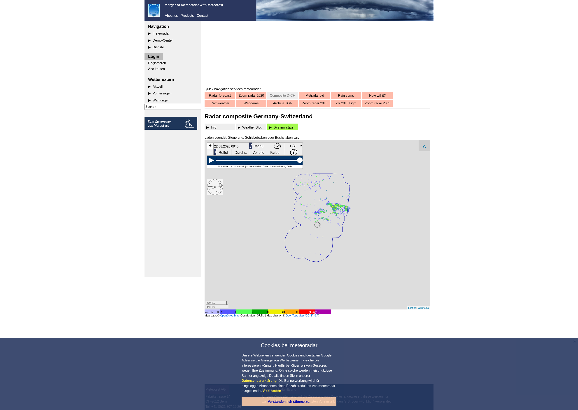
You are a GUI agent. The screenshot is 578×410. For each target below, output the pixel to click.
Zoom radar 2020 (251, 95)
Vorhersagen (162, 93)
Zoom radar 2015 (314, 103)
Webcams (251, 103)
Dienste (158, 47)
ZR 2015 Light (346, 103)
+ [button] (210, 145)
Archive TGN (282, 103)
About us (171, 15)
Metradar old (314, 95)
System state (283, 127)
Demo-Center (163, 40)
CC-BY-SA (311, 315)
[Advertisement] (172, 203)
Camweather (219, 103)
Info (213, 127)
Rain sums (346, 95)
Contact (202, 15)
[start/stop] (211, 160)
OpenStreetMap (230, 315)
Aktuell (158, 86)
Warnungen (161, 100)
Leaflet (412, 307)
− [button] (210, 152)
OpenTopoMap (295, 315)
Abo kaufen (156, 69)
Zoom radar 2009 (377, 103)
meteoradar (161, 33)
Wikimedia (423, 307)
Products (187, 15)
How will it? (377, 95)
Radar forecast (220, 95)
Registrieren (157, 63)
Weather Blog (252, 127)
